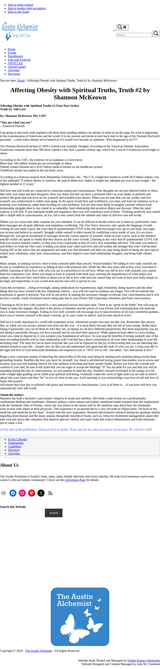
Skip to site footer (18, 11)
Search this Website (13, 506)
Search (54, 513)
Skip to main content (20, 4)
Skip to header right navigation (27, 8)
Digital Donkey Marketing (143, 660)
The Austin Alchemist (38, 650)
